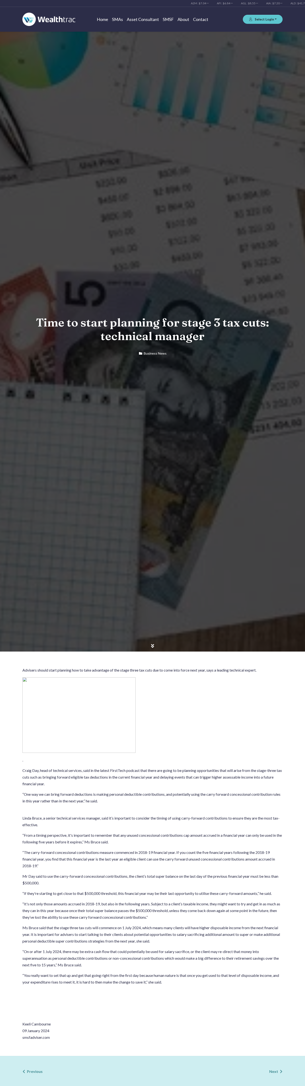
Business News (155, 353)
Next (273, 1071)
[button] (263, 19)
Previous (35, 1071)
